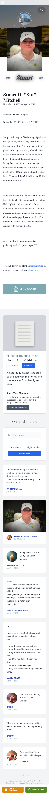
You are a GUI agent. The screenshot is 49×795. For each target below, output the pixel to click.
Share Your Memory (18, 407)
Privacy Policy (17, 783)
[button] (25, 516)
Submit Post (24, 453)
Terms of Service (32, 783)
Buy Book (28, 365)
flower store (34, 270)
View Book (13, 365)
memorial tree (36, 265)
